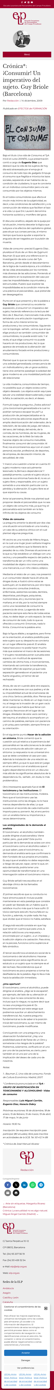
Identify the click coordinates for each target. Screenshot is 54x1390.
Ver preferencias (25, 1368)
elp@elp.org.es (18, 1266)
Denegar (25, 1360)
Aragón (7, 1293)
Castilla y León (11, 1297)
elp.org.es (14, 1273)
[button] (45, 1308)
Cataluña (8, 1302)
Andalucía (8, 1288)
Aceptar (26, 1352)
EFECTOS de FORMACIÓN (32, 108)
